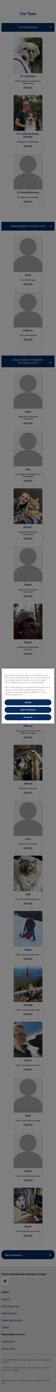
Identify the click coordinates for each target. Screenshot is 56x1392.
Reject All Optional (28, 710)
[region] (28, 696)
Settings (28, 702)
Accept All (28, 717)
